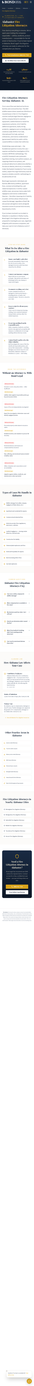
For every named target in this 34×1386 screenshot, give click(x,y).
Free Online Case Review (17, 892)
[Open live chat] (29, 1381)
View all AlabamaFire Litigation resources (18, 718)
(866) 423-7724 (18, 887)
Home (3, 8)
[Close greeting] (7, 1371)
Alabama (18, 8)
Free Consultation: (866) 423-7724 (18, 55)
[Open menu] (31, 2)
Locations (10, 8)
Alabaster (25, 8)
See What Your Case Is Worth (16, 61)
